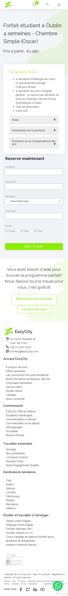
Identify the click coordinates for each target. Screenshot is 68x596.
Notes (15, 119)
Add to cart (34, 246)
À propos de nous (16, 367)
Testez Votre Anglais (18, 520)
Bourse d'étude (15, 435)
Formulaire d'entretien (19, 383)
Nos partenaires (15, 453)
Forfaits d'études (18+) (19, 528)
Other (39, 231)
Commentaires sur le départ (23, 423)
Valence (11, 508)
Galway (10, 488)
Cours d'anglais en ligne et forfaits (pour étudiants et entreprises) (30, 538)
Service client (14, 387)
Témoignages (14, 427)
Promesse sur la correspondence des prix (34, 143)
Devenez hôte (14, 461)
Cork (8, 480)
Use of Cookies (16, 582)
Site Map (62, 582)
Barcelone (12, 504)
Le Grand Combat (17, 457)
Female (11, 231)
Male (26, 231)
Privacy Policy (7, 582)
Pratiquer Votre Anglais (19, 524)
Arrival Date (10, 211)
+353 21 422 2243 (20, 347)
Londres (11, 492)
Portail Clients (14, 390)
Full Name (10, 167)
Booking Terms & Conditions (35, 582)
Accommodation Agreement (51, 582)
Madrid (10, 500)
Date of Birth (11, 182)
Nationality (10, 196)
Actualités (12, 431)
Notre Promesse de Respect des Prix (28, 379)
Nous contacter (15, 398)
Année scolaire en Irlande (21, 544)
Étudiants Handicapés (19, 415)
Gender (9, 226)
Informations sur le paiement (28, 130)
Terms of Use (23, 582)
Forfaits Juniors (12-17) (19, 532)
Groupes (11, 449)
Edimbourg (12, 496)
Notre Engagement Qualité (22, 465)
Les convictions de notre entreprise (27, 375)
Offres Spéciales (15, 371)
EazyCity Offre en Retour (21, 411)
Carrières (11, 394)
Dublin (10, 484)
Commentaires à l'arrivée (21, 419)
